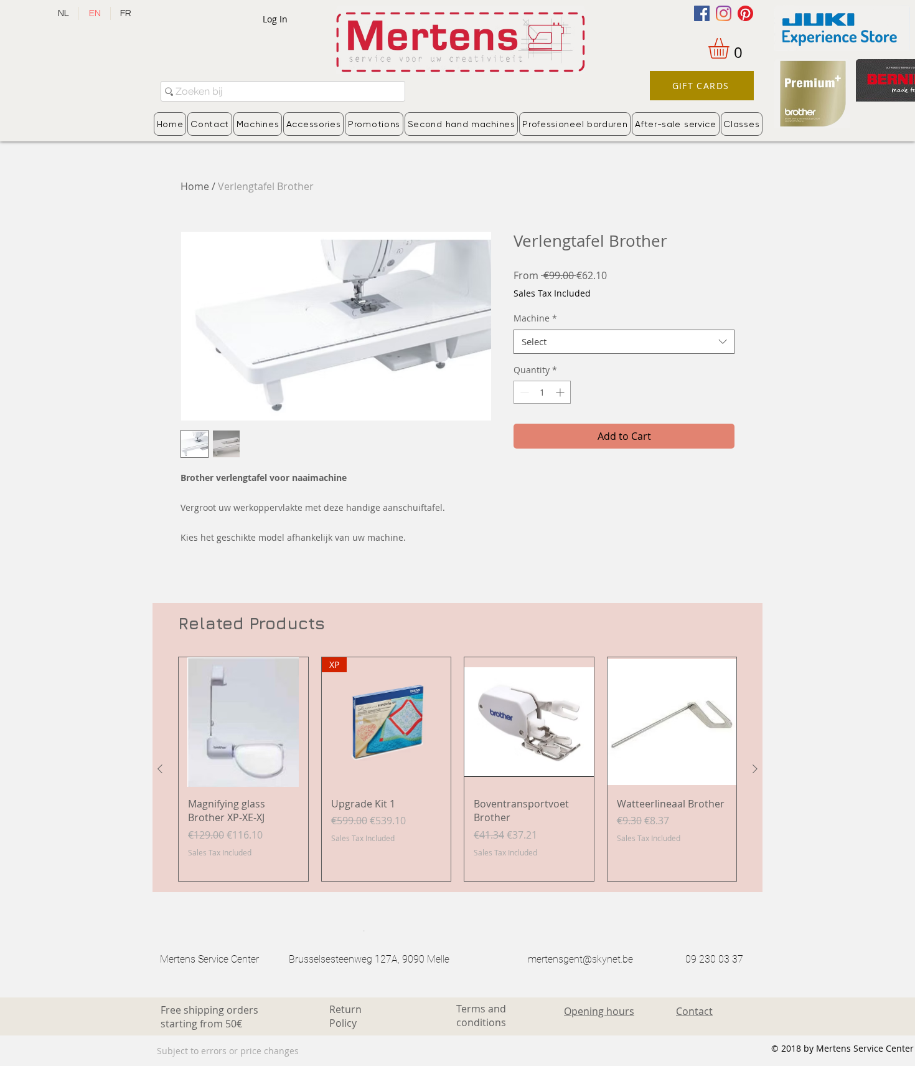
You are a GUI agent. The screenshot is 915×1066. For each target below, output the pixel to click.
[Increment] (561, 392)
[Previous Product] (159, 768)
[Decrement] (523, 392)
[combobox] (624, 342)
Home (195, 186)
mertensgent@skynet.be (580, 959)
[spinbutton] (542, 392)
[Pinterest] (745, 13)
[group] (457, 769)
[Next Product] (755, 768)
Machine (535, 318)
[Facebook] (702, 13)
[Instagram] (723, 13)
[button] (730, 48)
